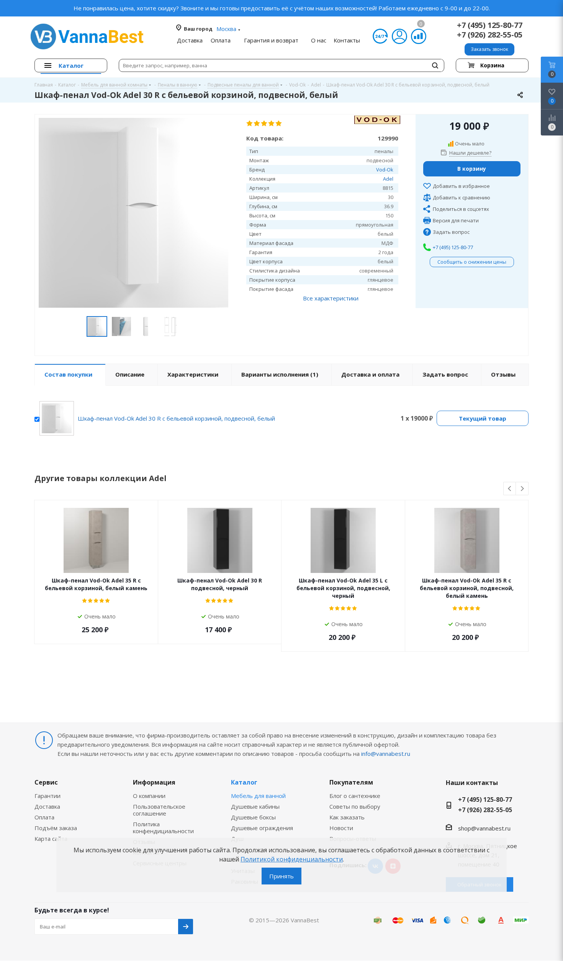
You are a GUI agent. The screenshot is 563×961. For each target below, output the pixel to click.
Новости (341, 828)
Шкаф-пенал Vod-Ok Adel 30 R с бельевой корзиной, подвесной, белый (176, 418)
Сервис (46, 782)
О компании (149, 795)
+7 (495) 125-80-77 (489, 25)
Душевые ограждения (262, 828)
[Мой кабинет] (399, 36)
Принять (281, 876)
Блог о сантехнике (354, 795)
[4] (271, 124)
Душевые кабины (255, 806)
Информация (154, 782)
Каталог (244, 782)
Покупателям (351, 782)
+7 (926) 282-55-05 (489, 34)
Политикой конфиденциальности (292, 859)
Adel (388, 178)
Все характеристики (330, 298)
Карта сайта (50, 838)
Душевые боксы (253, 817)
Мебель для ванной (258, 795)
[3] (264, 124)
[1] (250, 124)
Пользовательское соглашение (159, 810)
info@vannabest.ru (385, 753)
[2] (257, 124)
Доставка (47, 806)
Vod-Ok (384, 169)
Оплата (44, 817)
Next (522, 489)
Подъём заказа (55, 828)
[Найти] (435, 65)
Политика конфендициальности (163, 827)
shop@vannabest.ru (484, 828)
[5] (279, 124)
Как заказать (347, 817)
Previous (510, 489)
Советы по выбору (354, 806)
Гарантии (47, 795)
